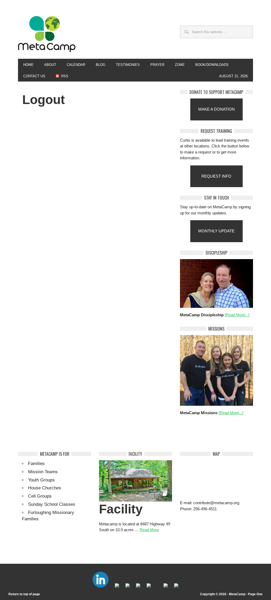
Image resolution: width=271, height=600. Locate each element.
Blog (100, 65)
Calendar (76, 65)
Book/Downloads (212, 65)
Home (28, 65)
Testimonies (128, 65)
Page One (255, 594)
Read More (149, 529)
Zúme (177, 65)
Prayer (157, 65)
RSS (64, 76)
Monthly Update (216, 231)
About (47, 65)
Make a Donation (216, 109)
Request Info (216, 176)
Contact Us (34, 76)
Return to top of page (24, 594)
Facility (121, 509)
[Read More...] (237, 315)
